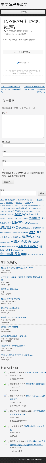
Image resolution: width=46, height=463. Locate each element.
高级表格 (31, 254)
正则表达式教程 (21, 233)
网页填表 (13, 247)
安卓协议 (19, 218)
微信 (26, 218)
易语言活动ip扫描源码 (10, 308)
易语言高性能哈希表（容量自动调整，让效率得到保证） (34, 89)
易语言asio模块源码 (9, 289)
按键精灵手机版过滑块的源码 (13, 346)
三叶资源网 (37, 211)
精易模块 (31, 236)
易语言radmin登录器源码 (35, 372)
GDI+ (26, 200)
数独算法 (5, 223)
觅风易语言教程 (30, 246)
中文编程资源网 (14, 4)
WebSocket (28, 211)
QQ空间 (3, 211)
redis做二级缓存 (15, 211)
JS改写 (26, 205)
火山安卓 (5, 237)
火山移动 (16, 237)
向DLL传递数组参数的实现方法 (14, 336)
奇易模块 (11, 218)
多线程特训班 (34, 214)
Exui (20, 200)
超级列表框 (7, 250)
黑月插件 (39, 254)
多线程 (20, 214)
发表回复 (22, 34)
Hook (2, 203)
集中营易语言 (13, 254)
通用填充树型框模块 (9, 327)
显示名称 (6, 142)
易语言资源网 (38, 228)
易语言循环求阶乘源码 (10, 299)
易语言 (21, 223)
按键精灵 (37, 218)
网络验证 (4, 247)
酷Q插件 (19, 250)
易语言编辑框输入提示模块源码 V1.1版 (17, 268)
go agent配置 (37, 200)
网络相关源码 (24, 242)
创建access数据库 (7, 214)
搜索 (2, 190)
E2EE (3, 200)
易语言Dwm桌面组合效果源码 (13, 317)
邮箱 (4, 151)
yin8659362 (9, 34)
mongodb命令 (37, 205)
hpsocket (20, 203)
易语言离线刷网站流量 (35, 384)
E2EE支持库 (12, 200)
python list (36, 208)
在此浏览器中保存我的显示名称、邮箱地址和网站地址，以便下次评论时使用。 (23, 174)
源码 (35, 232)
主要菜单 (23, 12)
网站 (4, 161)
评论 (4, 113)
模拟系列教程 (7, 233)
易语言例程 (34, 223)
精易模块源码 (5, 242)
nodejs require (7, 208)
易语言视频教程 (26, 228)
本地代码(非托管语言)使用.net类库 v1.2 (17, 355)
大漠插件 (3, 218)
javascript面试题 (6, 205)
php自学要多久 (23, 208)
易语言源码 (10, 227)
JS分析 (18, 205)
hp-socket (10, 203)
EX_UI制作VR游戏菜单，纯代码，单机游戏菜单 (11, 89)
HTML (29, 203)
